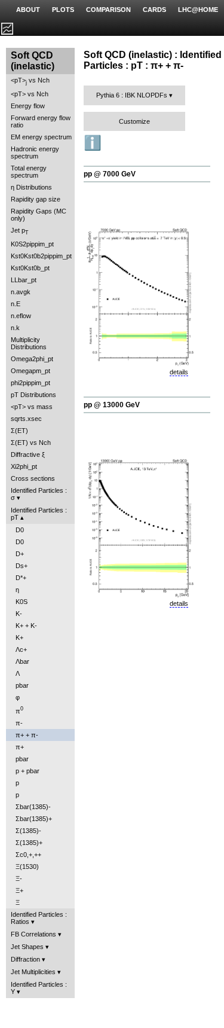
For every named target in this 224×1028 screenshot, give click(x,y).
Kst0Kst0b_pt (30, 268)
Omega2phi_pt (32, 358)
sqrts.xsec (26, 418)
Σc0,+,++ (28, 854)
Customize (134, 121)
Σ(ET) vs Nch (31, 442)
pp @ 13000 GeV (112, 405)
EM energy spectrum (41, 137)
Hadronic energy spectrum (35, 152)
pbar (22, 685)
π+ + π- (27, 735)
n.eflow (21, 315)
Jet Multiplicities (33, 971)
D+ (20, 553)
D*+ (21, 577)
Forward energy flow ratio (40, 121)
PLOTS (63, 9)
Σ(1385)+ (29, 842)
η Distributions (31, 187)
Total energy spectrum (29, 171)
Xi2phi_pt (24, 466)
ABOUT (28, 9)
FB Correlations (33, 934)
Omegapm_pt (30, 370)
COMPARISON (108, 9)
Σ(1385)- (28, 830)
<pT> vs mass (32, 406)
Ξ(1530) (27, 866)
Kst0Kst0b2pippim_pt (41, 256)
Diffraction (25, 959)
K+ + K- (26, 625)
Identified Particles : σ (39, 494)
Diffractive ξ (28, 454)
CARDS (154, 9)
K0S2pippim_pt (32, 244)
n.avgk (20, 291)
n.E (15, 303)
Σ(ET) (19, 430)
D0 (20, 529)
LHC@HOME (198, 9)
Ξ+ (19, 890)
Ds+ (21, 565)
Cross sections (33, 478)
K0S (21, 601)
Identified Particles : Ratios (39, 918)
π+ (20, 747)
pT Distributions (33, 394)
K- (19, 613)
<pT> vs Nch (30, 81)
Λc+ (21, 649)
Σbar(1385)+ (34, 818)
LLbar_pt (23, 279)
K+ (19, 637)
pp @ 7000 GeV (110, 174)
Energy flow (28, 105)
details (179, 372)
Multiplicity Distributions (29, 343)
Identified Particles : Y (39, 988)
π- (19, 723)
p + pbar (27, 770)
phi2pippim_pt (30, 382)
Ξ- (19, 878)
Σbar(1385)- (33, 806)
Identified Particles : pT (39, 514)
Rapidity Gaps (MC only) (38, 215)
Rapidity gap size (35, 199)
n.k (15, 327)
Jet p (20, 231)
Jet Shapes (27, 946)
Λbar (22, 661)
